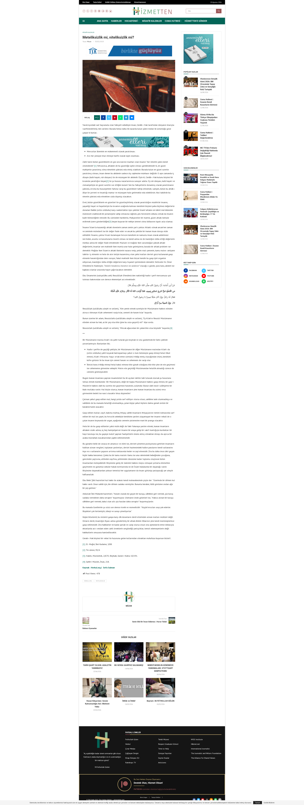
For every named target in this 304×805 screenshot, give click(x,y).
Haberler (116, 21)
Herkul (128, 744)
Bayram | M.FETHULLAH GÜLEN (160, 701)
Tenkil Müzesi (163, 739)
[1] (95, 165)
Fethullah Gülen (131, 739)
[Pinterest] (95, 11)
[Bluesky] (110, 11)
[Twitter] (87, 11)
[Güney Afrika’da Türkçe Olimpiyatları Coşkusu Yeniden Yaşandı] (191, 118)
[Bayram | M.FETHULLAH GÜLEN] (160, 687)
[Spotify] (106, 11)
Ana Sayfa (102, 21)
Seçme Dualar (163, 758)
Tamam (257, 803)
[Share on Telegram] (126, 117)
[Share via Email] (131, 117)
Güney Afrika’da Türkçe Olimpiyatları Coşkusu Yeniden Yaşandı (208, 119)
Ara (218, 11)
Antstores (162, 762)
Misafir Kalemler (152, 21)
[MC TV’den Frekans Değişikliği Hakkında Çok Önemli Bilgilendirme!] (191, 151)
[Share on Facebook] (103, 117)
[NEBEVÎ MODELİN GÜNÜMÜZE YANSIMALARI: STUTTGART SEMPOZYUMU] (160, 652)
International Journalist (200, 749)
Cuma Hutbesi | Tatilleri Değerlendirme (206, 135)
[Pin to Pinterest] (114, 117)
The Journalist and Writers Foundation (206, 753)
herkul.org (88, 581)
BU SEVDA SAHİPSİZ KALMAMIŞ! (128, 665)
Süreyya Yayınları (165, 753)
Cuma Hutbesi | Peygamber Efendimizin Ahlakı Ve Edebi (209, 195)
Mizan (89, 41)
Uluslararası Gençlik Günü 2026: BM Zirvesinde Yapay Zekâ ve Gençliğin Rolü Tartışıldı (208, 84)
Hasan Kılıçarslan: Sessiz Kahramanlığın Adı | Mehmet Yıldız (97, 704)
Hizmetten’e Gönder (196, 21)
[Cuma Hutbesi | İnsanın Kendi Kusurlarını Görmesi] (191, 103)
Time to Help (163, 749)
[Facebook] (84, 11)
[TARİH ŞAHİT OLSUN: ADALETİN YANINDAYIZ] (97, 652)
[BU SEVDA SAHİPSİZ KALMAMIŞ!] (129, 652)
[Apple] (219, 799)
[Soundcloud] (103, 11)
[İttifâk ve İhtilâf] (129, 687)
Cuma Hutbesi (172, 21)
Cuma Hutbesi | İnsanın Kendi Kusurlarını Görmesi (208, 102)
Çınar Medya (130, 749)
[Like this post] (98, 117)
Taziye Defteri (155, 797)
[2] (107, 181)
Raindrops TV (130, 762)
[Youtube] (99, 11)
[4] (171, 328)
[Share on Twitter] (109, 117)
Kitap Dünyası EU (132, 758)
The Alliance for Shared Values (203, 758)
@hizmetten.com (119, 800)
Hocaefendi (131, 21)
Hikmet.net (195, 744)
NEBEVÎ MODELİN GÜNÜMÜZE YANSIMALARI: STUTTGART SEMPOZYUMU (160, 668)
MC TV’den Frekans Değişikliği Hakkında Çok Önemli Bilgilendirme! (209, 152)
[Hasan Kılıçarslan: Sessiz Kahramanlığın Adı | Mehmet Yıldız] (97, 687)
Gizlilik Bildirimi (269, 802)
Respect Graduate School (168, 744)
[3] (110, 221)
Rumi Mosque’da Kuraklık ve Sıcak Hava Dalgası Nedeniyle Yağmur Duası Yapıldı (209, 178)
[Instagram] (91, 11)
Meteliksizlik (100, 581)
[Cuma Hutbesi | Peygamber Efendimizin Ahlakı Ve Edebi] (191, 195)
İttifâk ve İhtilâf (128, 701)
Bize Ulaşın (143, 797)
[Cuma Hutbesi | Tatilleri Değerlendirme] (191, 136)
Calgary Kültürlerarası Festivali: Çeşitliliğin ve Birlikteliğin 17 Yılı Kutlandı (209, 213)
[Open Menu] (84, 21)
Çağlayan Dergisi (131, 753)
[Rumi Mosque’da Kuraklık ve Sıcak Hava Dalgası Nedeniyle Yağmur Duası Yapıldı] (191, 178)
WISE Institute (197, 739)
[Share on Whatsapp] (120, 117)
